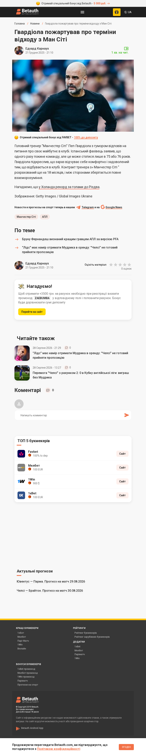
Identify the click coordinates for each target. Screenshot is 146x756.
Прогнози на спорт (27, 684)
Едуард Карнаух (37, 48)
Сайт (122, 453)
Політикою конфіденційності (58, 749)
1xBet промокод (26, 669)
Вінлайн (21, 648)
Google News (114, 207)
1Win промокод (25, 676)
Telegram (88, 207)
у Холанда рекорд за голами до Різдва (69, 187)
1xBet (77, 646)
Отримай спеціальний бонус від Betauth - (73, 3)
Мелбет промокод (27, 673)
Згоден (126, 747)
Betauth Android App (32, 728)
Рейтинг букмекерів (86, 633)
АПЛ (45, 216)
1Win (20, 644)
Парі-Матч (23, 641)
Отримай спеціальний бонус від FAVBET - (59, 137)
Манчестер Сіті (26, 216)
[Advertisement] (73, 534)
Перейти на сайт (32, 311)
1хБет (20, 633)
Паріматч (80, 654)
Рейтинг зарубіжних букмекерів (92, 637)
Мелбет (21, 637)
